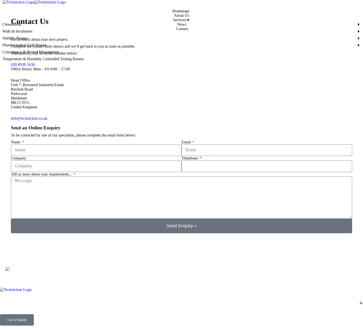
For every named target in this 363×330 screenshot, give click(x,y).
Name (16, 142)
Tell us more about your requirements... (42, 174)
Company (18, 158)
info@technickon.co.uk (29, 118)
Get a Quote (16, 320)
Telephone (190, 158)
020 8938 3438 (23, 64)
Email (187, 142)
